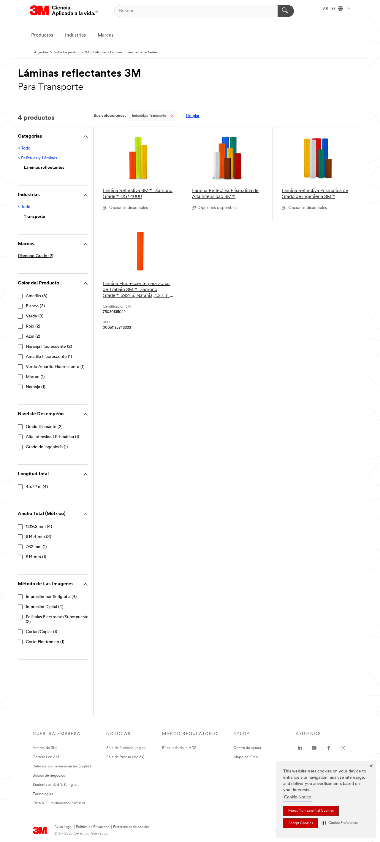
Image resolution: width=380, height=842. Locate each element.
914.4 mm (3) (38, 537)
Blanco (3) (35, 306)
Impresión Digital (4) (44, 607)
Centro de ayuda (247, 748)
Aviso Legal (63, 827)
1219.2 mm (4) (39, 527)
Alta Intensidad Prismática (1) (52, 437)
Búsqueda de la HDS (179, 748)
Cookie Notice (297, 797)
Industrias (75, 35)
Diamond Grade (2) (35, 256)
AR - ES (329, 9)
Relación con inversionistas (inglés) (62, 766)
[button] (340, 823)
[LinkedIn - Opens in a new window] (299, 748)
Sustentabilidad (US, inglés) (56, 785)
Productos (42, 35)
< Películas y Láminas (37, 158)
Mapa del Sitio (245, 757)
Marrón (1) (35, 377)
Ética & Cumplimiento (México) (59, 803)
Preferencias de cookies (131, 827)
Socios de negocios (49, 776)
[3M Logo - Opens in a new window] (64, 10)
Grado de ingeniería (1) (47, 447)
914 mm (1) (36, 557)
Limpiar (193, 116)
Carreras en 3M (46, 757)
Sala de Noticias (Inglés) (126, 748)
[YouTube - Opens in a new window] (314, 748)
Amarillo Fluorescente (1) (49, 357)
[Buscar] (286, 11)
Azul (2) (33, 336)
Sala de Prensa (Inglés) (125, 757)
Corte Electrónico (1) (45, 642)
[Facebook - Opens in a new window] (328, 748)
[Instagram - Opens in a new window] (342, 748)
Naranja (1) (35, 387)
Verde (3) (34, 316)
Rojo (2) (33, 326)
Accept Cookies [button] (300, 823)
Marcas (105, 35)
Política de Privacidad (93, 827)
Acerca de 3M (45, 748)
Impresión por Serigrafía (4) (51, 597)
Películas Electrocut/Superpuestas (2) (58, 619)
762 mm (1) (36, 547)
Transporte (149, 116)
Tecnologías (43, 794)
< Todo (24, 148)
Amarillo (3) (36, 296)
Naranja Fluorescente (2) (49, 346)
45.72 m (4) (37, 487)
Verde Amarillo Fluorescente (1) (55, 367)
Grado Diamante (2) (44, 427)
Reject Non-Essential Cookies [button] (311, 811)
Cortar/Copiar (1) (41, 632)
